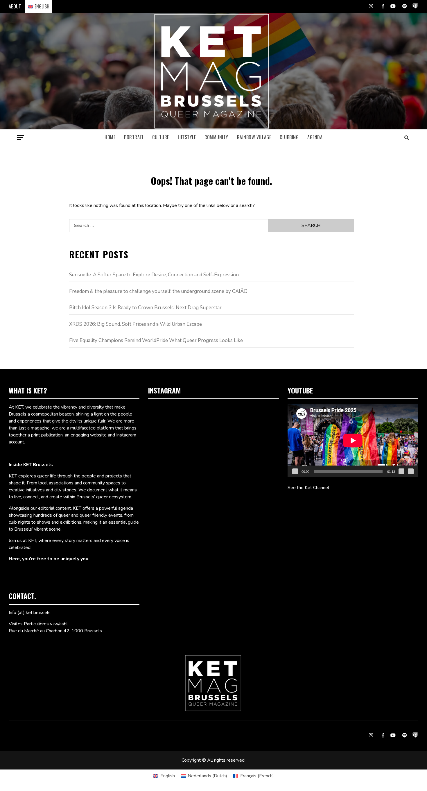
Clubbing (289, 137)
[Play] (295, 471)
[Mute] (401, 471)
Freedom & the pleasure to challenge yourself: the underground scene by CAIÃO (158, 291)
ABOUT (15, 6)
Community (216, 137)
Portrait (133, 137)
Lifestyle (187, 137)
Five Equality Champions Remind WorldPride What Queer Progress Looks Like (156, 340)
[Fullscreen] (411, 471)
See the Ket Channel (308, 487)
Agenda (314, 137)
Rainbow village (254, 137)
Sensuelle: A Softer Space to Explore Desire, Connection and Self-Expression (154, 274)
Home (110, 137)
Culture (160, 137)
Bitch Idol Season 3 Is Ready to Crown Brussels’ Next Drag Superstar (145, 307)
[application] (353, 440)
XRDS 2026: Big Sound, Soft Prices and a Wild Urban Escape (135, 324)
